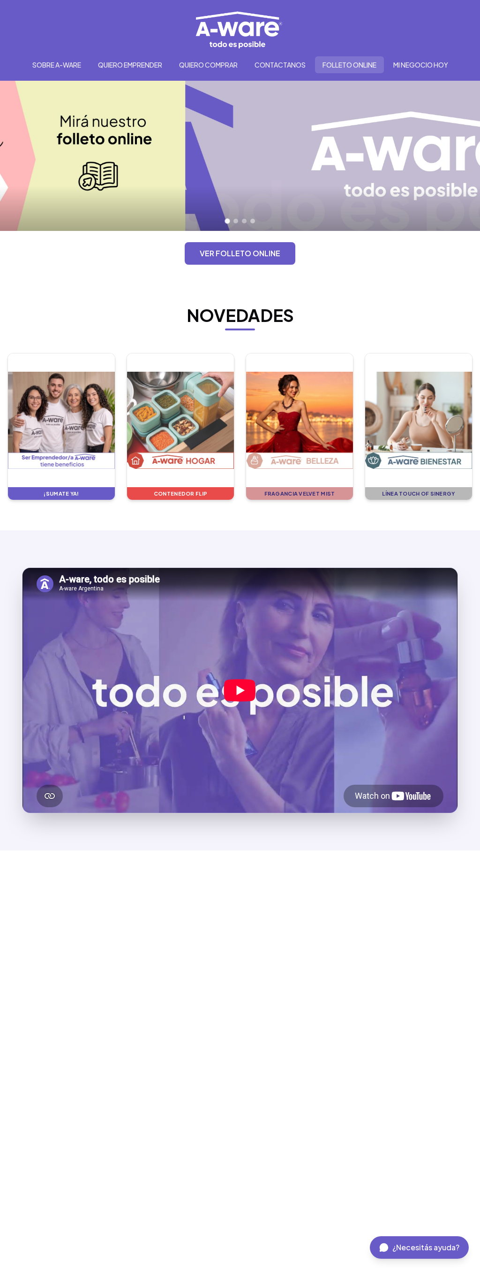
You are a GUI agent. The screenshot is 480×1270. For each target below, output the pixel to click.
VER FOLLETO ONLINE (240, 253)
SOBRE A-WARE (56, 65)
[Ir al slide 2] (235, 221)
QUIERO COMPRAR (208, 65)
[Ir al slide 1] (227, 221)
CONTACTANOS (280, 65)
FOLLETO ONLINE (349, 65)
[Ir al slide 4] (252, 221)
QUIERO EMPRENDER (130, 65)
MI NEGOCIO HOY (420, 65)
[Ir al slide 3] (244, 221)
